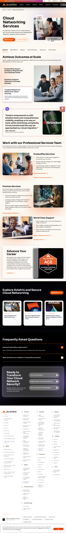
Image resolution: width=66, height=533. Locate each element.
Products (28, 4)
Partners (41, 4)
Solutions (34, 4)
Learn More (10, 273)
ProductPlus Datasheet (40, 173)
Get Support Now (38, 239)
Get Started (52, 50)
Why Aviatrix (55, 4)
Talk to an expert (9, 39)
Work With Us (14, 50)
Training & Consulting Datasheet (42, 177)
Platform (22, 4)
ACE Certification (32, 50)
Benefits (5, 50)
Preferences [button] (18, 529)
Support (22, 50)
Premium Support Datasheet (10, 213)
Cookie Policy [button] (40, 528)
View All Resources (57, 292)
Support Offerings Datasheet (41, 235)
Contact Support (22, 39)
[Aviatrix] (10, 5)
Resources (47, 4)
